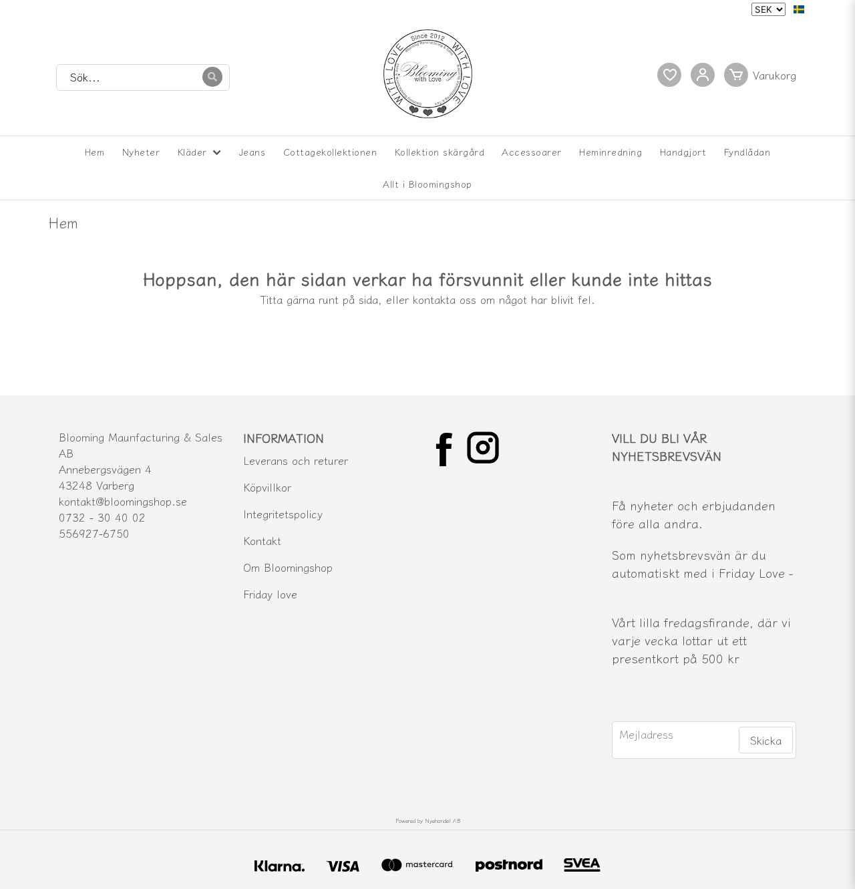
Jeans (252, 151)
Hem (95, 151)
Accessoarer (532, 151)
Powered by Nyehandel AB (427, 820)
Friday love (270, 594)
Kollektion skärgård (440, 151)
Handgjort (683, 151)
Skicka (766, 740)
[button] (799, 9)
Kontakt (262, 540)
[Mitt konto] (702, 74)
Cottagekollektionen (330, 151)
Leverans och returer (295, 460)
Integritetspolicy (283, 514)
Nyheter (141, 151)
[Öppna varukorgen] (763, 74)
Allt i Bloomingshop (427, 183)
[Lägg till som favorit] (669, 74)
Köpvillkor (267, 487)
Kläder (192, 151)
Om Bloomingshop (288, 567)
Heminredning (610, 151)
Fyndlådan (747, 151)
